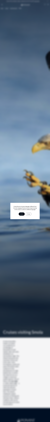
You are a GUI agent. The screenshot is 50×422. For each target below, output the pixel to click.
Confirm (21, 214)
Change (28, 214)
